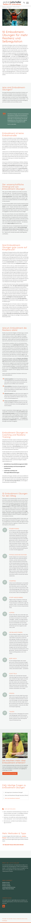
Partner (23, 918)
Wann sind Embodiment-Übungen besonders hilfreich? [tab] (16, 795)
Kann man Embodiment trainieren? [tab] (12, 798)
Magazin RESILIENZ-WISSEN (8, 888)
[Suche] (23, 3)
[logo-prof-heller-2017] (12, 3)
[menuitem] (23, 3)
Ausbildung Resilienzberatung (8, 887)
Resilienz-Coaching (6, 885)
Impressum (15, 918)
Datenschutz (19, 918)
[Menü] (27, 3)
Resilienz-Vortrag (6, 882)
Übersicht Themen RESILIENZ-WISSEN (14, 844)
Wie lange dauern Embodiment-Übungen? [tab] (14, 792)
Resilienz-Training (6, 884)
